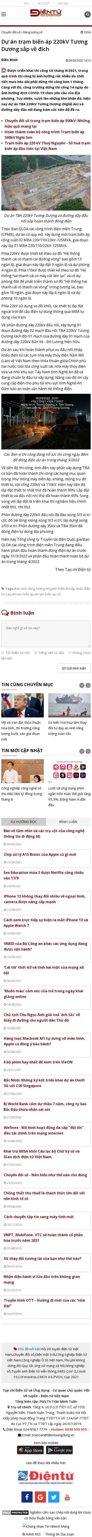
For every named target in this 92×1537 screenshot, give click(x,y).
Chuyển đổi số (11, 32)
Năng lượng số (32, 32)
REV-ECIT (43, 3)
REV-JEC (63, 3)
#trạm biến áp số (48, 594)
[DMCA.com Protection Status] (15, 1512)
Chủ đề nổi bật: (29, 1349)
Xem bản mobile (46, 1442)
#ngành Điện (55, 588)
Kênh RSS (33, 1534)
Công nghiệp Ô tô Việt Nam (42, 1360)
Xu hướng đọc (23, 821)
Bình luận (68, 821)
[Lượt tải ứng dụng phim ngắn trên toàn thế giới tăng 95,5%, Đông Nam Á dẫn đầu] (69, 783)
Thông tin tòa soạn (59, 1534)
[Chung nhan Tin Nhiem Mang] (46, 1526)
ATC (26, 3)
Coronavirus (27, 1377)
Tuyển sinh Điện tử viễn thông (33, 1371)
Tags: (9, 588)
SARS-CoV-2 (66, 1371)
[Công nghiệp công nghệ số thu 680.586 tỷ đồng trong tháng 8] (22, 780)
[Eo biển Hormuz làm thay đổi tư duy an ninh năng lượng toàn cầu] (69, 714)
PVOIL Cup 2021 (66, 1377)
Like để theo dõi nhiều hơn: (46, 1463)
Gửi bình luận (76, 668)
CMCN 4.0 (45, 1377)
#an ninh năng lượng (29, 588)
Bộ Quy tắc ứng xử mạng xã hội (41, 1365)
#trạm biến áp (23, 594)
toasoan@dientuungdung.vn (53, 1435)
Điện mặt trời (45, 1354)
